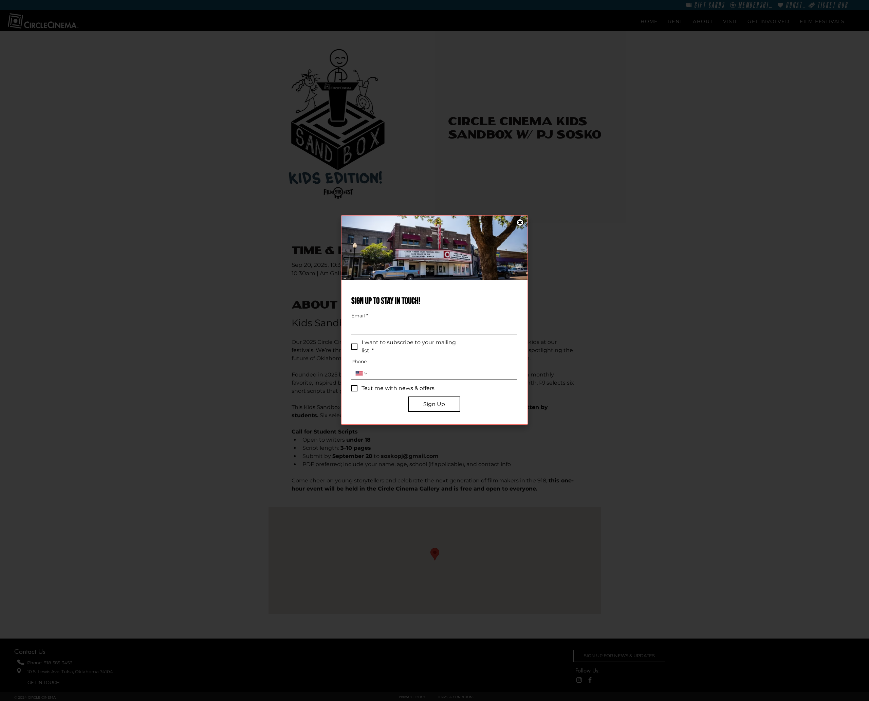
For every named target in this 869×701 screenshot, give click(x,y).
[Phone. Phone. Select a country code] (361, 373)
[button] (520, 222)
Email (359, 316)
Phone (359, 362)
